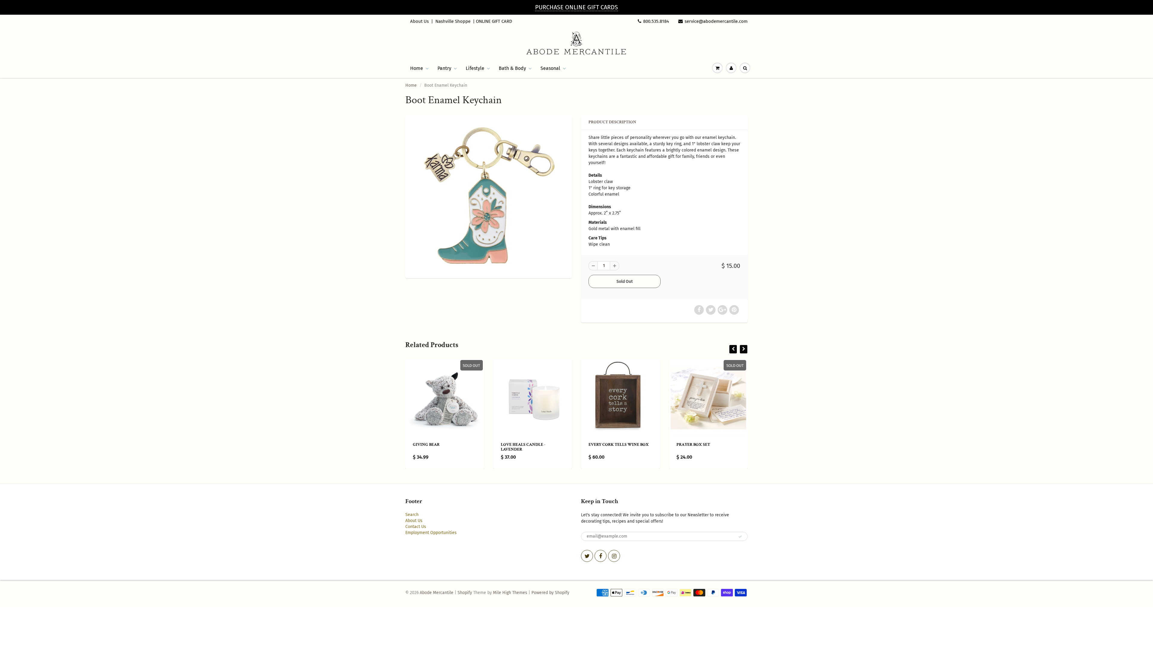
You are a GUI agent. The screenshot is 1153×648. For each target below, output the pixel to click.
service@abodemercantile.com (716, 21)
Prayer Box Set (693, 444)
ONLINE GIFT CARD (494, 21)
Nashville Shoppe (453, 21)
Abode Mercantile (436, 592)
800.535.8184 (656, 21)
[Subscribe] (740, 537)
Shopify (465, 592)
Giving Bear (426, 444)
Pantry (444, 68)
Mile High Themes (510, 592)
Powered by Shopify (550, 592)
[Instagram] (614, 556)
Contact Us (415, 526)
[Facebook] (601, 556)
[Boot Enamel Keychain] (488, 196)
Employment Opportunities (431, 532)
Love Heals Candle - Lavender (523, 447)
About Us (419, 21)
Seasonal (550, 68)
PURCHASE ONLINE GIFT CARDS (576, 7)
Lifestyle (475, 68)
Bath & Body (512, 68)
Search (412, 514)
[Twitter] (587, 556)
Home (416, 68)
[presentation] (733, 349)
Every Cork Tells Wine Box (619, 444)
